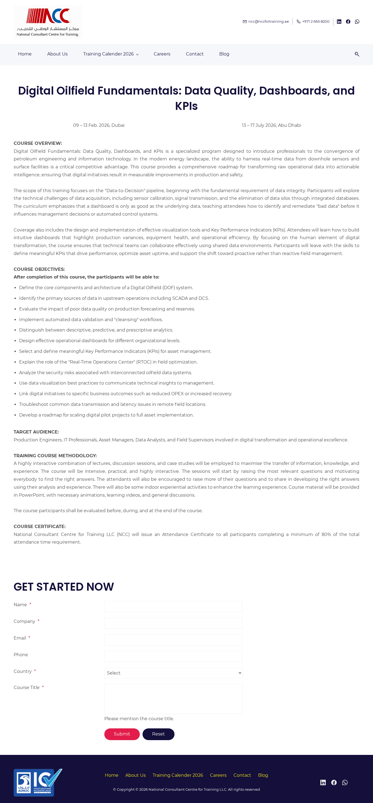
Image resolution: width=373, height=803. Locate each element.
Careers (218, 775)
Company (26, 621)
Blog (263, 775)
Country (25, 671)
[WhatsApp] (345, 782)
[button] (355, 54)
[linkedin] (339, 22)
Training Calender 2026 (178, 775)
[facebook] (348, 22)
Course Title (29, 687)
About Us (135, 775)
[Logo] (48, 22)
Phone (21, 654)
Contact (242, 775)
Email (22, 638)
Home (112, 775)
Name (22, 604)
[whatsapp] (357, 22)
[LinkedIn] (323, 782)
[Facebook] (334, 782)
